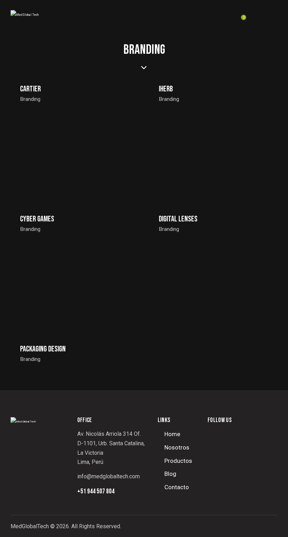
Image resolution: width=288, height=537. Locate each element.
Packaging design (43, 349)
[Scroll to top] (268, 523)
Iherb (166, 89)
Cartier (30, 89)
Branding (30, 99)
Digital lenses (178, 219)
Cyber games (37, 219)
